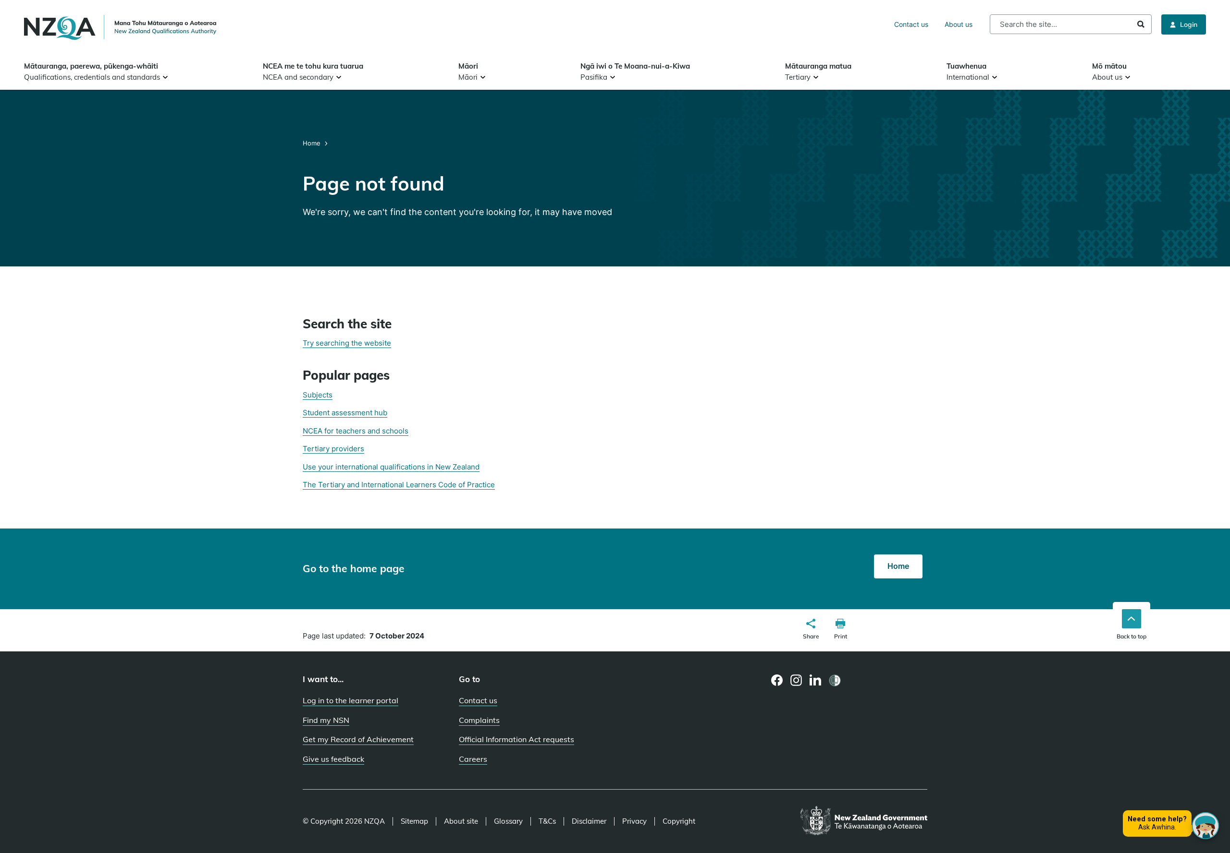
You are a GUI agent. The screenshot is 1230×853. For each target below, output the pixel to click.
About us (958, 24)
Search (1140, 24)
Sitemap (414, 821)
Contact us (911, 24)
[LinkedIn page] (816, 680)
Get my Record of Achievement (358, 739)
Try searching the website (347, 343)
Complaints (479, 720)
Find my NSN (326, 720)
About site (461, 821)
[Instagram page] (796, 680)
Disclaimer (589, 821)
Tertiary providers (333, 448)
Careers (473, 759)
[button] (811, 630)
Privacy (634, 821)
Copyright (679, 821)
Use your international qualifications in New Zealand (391, 466)
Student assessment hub (345, 412)
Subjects (317, 394)
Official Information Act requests (516, 739)
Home (312, 143)
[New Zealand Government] (863, 821)
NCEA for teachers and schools (355, 430)
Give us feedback (333, 759)
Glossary (508, 821)
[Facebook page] (777, 680)
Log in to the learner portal (350, 700)
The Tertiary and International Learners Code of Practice (399, 484)
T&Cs (547, 821)
